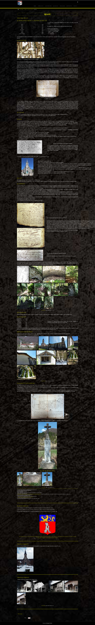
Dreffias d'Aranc (23, 577)
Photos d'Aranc (23, 544)
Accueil (21, 9)
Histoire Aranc (22, 18)
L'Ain (25, 9)
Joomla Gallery (43, 310)
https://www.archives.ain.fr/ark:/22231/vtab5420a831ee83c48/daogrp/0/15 (29, 494)
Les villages (30, 9)
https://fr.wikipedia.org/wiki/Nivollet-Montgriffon (25, 497)
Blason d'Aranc (23, 506)
